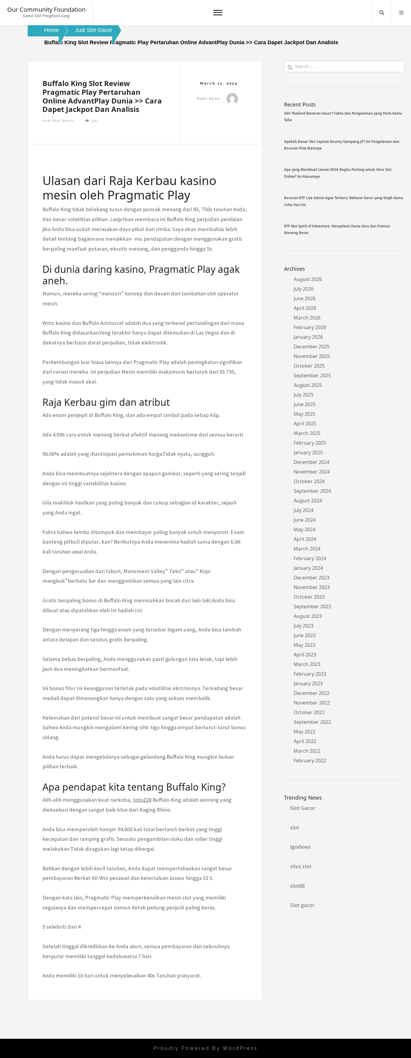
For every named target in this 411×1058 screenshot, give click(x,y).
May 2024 (304, 529)
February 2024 (310, 558)
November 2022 (312, 702)
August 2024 (308, 500)
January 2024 (308, 568)
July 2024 (304, 510)
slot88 (297, 885)
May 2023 (304, 645)
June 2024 (305, 520)
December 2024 (311, 462)
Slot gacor (302, 905)
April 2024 (305, 539)
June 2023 (305, 635)
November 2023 (312, 587)
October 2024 (309, 481)
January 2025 (308, 452)
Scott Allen (208, 98)
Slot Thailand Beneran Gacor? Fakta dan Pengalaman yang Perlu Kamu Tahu (343, 116)
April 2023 (305, 654)
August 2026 (308, 279)
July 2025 (304, 394)
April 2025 (305, 423)
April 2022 (305, 741)
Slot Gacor (302, 807)
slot (294, 827)
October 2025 (309, 365)
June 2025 (305, 404)
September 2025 (312, 375)
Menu (401, 12)
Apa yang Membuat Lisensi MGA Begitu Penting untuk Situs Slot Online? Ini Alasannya (337, 172)
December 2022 (311, 693)
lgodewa (300, 846)
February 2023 (310, 674)
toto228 (142, 799)
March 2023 (307, 664)
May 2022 (304, 731)
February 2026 (310, 327)
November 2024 (312, 471)
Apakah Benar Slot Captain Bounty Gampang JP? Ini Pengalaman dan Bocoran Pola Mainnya (341, 144)
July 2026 (304, 288)
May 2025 (304, 414)
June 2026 (305, 298)
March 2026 (307, 317)
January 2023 (308, 683)
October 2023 (309, 597)
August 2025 (308, 385)
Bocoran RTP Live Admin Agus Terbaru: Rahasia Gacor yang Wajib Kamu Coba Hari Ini (343, 201)
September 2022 (312, 722)
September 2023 (312, 606)
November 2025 (312, 356)
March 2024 (307, 548)
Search (381, 12)
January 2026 (308, 337)
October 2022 (309, 712)
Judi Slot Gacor (58, 120)
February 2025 (310, 443)
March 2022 (307, 751)
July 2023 (304, 625)
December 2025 (311, 346)
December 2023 (311, 577)
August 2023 (308, 616)
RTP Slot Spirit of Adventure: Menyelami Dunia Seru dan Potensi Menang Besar (337, 229)
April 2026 (305, 308)
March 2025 (307, 433)
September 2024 (312, 491)
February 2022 (310, 760)
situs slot (300, 866)
